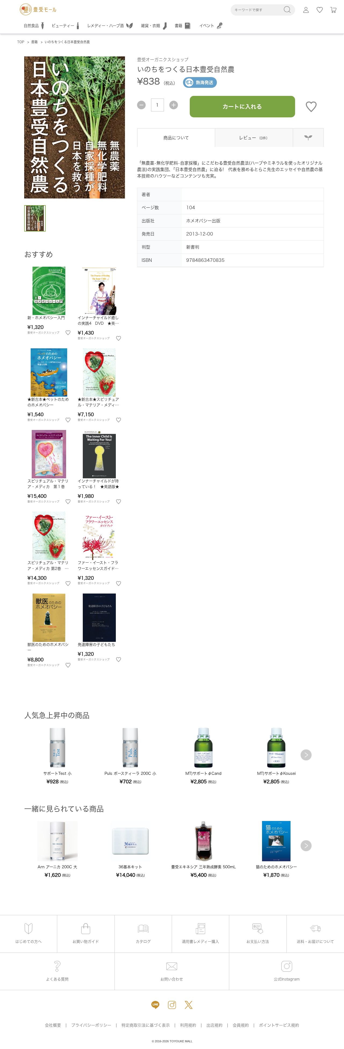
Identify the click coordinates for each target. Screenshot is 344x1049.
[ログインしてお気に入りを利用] (320, 10)
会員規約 (241, 1025)
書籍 (34, 42)
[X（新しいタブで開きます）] (189, 1005)
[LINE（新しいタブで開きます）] (155, 1005)
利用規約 (188, 1025)
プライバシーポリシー (91, 1025)
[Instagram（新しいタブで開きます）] (172, 1005)
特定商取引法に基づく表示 (145, 1025)
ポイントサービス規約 (279, 1025)
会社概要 (53, 1025)
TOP (20, 42)
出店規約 (214, 1025)
